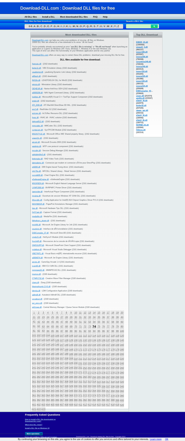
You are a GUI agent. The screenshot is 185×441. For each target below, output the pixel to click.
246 (57, 367)
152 (85, 345)
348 (66, 390)
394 (94, 400)
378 (113, 395)
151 (80, 345)
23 (43, 317)
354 (94, 390)
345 (52, 390)
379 (117, 395)
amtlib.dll (140, 98)
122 (39, 340)
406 (57, 404)
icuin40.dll (36, 266)
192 (85, 354)
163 (43, 349)
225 (52, 363)
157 (108, 345)
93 (89, 331)
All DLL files (31, 17)
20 (122, 312)
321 (34, 386)
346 (57, 390)
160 (122, 345)
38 (112, 317)
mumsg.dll (36, 274)
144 (48, 344)
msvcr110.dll (141, 71)
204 (48, 358)
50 (75, 322)
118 (113, 335)
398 (113, 400)
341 (34, 390)
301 (34, 381)
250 (76, 367)
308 (66, 381)
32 (85, 317)
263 (43, 372)
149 (71, 345)
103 (43, 335)
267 (62, 372)
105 (52, 335)
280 (122, 372)
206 (57, 358)
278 (113, 372)
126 (57, 340)
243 (43, 367)
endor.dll (35, 101)
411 (80, 404)
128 (66, 340)
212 (85, 358)
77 (108, 326)
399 (117, 400)
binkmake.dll (37, 159)
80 (122, 326)
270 (76, 372)
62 (38, 326)
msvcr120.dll (142, 81)
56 (103, 322)
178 (113, 349)
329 (71, 386)
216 (103, 358)
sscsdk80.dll (37, 175)
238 (113, 363)
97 (108, 331)
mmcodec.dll (37, 126)
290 (76, 377)
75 (99, 326)
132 (85, 340)
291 (80, 377)
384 (48, 400)
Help (105, 17)
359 (117, 391)
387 (62, 400)
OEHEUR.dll (37, 89)
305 (52, 381)
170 (76, 349)
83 (43, 330)
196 (103, 354)
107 (62, 335)
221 (34, 363)
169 (71, 349)
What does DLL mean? (33, 425)
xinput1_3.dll (142, 47)
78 (112, 326)
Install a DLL (48, 17)
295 (99, 377)
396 (103, 400)
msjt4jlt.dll (36, 225)
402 (39, 404)
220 (122, 358)
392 (85, 400)
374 (94, 395)
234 (94, 363)
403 (43, 404)
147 (62, 345)
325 (52, 386)
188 (66, 354)
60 (122, 322)
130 (76, 340)
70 (75, 326)
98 (112, 331)
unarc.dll (140, 96)
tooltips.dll (36, 97)
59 (117, 322)
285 (52, 377)
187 (62, 354)
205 (52, 358)
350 (76, 390)
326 (57, 386)
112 (85, 335)
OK (166, 439)
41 (34, 321)
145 (52, 344)
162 (39, 349)
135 (99, 340)
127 (62, 340)
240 (122, 363)
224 (48, 363)
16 (103, 312)
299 (117, 377)
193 (89, 354)
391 (80, 400)
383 (43, 400)
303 (43, 381)
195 (99, 354)
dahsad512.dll (38, 121)
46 (57, 322)
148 (66, 345)
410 (76, 404)
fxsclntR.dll (36, 241)
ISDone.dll (141, 130)
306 (57, 381)
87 (62, 331)
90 (75, 331)
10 (75, 312)
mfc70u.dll (36, 171)
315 (99, 382)
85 (52, 331)
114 (94, 335)
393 (89, 400)
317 (108, 382)
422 (39, 409)
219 (117, 358)
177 (108, 349)
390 (76, 400)
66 (57, 326)
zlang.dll (35, 282)
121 (34, 340)
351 (80, 390)
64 (48, 326)
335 (99, 386)
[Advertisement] (21, 76)
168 (66, 349)
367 (62, 395)
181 (34, 354)
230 (76, 363)
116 (103, 335)
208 (66, 358)
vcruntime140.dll (143, 62)
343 (43, 390)
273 (89, 372)
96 (103, 331)
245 (52, 367)
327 (62, 386)
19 (117, 312)
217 (108, 358)
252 (85, 368)
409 (71, 404)
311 (80, 381)
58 (112, 322)
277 (108, 372)
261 (34, 372)
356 (103, 390)
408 (66, 404)
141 (34, 344)
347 (62, 390)
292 (85, 377)
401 (34, 404)
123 (43, 340)
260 (122, 368)
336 (103, 386)
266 (57, 372)
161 (34, 349)
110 (76, 335)
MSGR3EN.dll (38, 183)
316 (103, 382)
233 (89, 363)
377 (108, 395)
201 (34, 358)
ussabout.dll (37, 299)
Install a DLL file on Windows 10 (37, 428)
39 (117, 317)
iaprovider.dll (37, 192)
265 (52, 372)
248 (66, 367)
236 (103, 363)
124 (48, 340)
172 (85, 349)
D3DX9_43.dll (142, 42)
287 (62, 377)
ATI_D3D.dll (37, 105)
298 (113, 377)
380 (122, 395)
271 (80, 372)
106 (57, 335)
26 (57, 317)
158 (113, 345)
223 (43, 363)
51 (80, 322)
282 (39, 377)
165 (52, 349)
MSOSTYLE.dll (38, 134)
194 (94, 354)
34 (94, 317)
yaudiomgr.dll (37, 72)
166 (57, 349)
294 (94, 377)
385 (52, 400)
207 (62, 358)
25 (52, 317)
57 (108, 322)
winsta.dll (36, 84)
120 (122, 335)
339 (117, 386)
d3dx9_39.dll (141, 101)
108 (66, 335)
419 (117, 404)
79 (117, 326)
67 (62, 326)
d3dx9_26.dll (141, 120)
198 (113, 354)
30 (75, 317)
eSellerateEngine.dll (40, 179)
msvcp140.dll (142, 66)
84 (48, 331)
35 (99, 317)
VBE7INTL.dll (38, 253)
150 (76, 345)
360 (122, 391)
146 (57, 344)
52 (85, 322)
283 (43, 377)
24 (48, 317)
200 (122, 354)
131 (80, 340)
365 (52, 395)
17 (108, 312)
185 (52, 354)
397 (108, 400)
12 (85, 312)
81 (34, 330)
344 (48, 390)
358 (113, 391)
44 (48, 322)
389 (71, 400)
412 (85, 404)
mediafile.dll (37, 216)
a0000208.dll (37, 93)
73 (89, 326)
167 (62, 349)
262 (39, 372)
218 (113, 358)
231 (80, 363)
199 (117, 354)
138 (113, 340)
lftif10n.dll (36, 80)
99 (117, 331)
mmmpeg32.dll (38, 270)
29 (71, 317)
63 (43, 326)
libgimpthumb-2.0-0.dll (41, 286)
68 (66, 326)
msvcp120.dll (142, 76)
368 (66, 395)
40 (122, 317)
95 (99, 331)
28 (66, 317)
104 (48, 335)
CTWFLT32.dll (38, 278)
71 (80, 326)
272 (85, 372)
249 (71, 367)
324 (48, 386)
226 (57, 363)
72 (85, 326)
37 (108, 317)
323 (43, 386)
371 (80, 395)
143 (43, 344)
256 (103, 368)
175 (99, 349)
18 (112, 312)
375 (99, 395)
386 (57, 400)
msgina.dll (36, 196)
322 (39, 386)
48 (66, 322)
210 (76, 358)
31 (80, 317)
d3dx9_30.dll (141, 115)
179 (117, 349)
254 (94, 368)
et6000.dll (36, 167)
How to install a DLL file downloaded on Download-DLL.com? (40, 420)
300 (122, 377)
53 (89, 322)
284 (48, 377)
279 (117, 372)
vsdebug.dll (37, 249)
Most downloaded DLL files (74, 17)
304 (48, 381)
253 (89, 368)
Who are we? (45, 437)
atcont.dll (36, 142)
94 (94, 331)
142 (39, 344)
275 (99, 372)
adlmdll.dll (36, 295)
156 (103, 345)
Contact (54, 437)
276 (103, 372)
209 (71, 358)
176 (103, 349)
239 (117, 363)
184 (48, 354)
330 (76, 386)
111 (80, 335)
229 (71, 363)
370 (76, 395)
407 (62, 404)
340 (122, 386)
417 (108, 404)
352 (85, 390)
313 (89, 381)
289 (71, 377)
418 (113, 404)
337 (108, 386)
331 (80, 386)
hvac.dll (35, 117)
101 (34, 335)
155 (99, 345)
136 (103, 340)
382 (39, 400)
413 (89, 404)
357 (108, 391)
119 (117, 335)
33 (89, 317)
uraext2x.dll (37, 138)
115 (99, 335)
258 (113, 368)
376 (103, 395)
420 (122, 405)
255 (99, 368)
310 (76, 381)
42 (38, 322)
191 (80, 354)
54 (94, 322)
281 (34, 377)
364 (48, 395)
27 (62, 317)
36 (103, 317)
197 (108, 354)
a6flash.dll (36, 76)
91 (80, 331)
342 (39, 390)
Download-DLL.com (40, 40)
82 (38, 330)
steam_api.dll (142, 110)
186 (57, 354)
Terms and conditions (32, 437)
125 (52, 340)
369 (71, 395)
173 (89, 349)
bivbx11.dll (36, 68)
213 (89, 358)
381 (34, 400)
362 (39, 395)
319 (117, 382)
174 (94, 349)
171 (80, 349)
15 (99, 312)
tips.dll (35, 208)
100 (122, 331)
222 (39, 363)
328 (66, 386)
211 (80, 358)
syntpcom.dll (37, 130)
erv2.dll (35, 109)
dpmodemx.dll (38, 163)
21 (34, 317)
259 (117, 368)
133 (89, 340)
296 (103, 377)
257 (108, 368)
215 (99, 358)
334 (94, 386)
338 (113, 386)
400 (122, 400)
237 (108, 363)
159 (117, 345)
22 (38, 317)
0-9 (30, 26)
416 (103, 404)
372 (85, 395)
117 (108, 335)
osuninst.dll (37, 229)
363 (43, 395)
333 (89, 386)
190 (76, 354)
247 (62, 367)
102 (39, 335)
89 (71, 331)
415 (99, 404)
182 (39, 354)
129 (71, 340)
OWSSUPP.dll (38, 245)
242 (39, 367)
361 (34, 395)
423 (43, 409)
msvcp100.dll (142, 57)
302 (39, 381)
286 (57, 377)
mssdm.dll (36, 150)
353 (89, 390)
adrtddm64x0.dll (38, 154)
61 (34, 326)
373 (89, 395)
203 (43, 358)
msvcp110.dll (142, 86)
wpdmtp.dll (36, 146)
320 (122, 382)
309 (71, 381)
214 (94, 358)
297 (108, 377)
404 (48, 404)
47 (62, 322)
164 (48, 349)
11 (80, 312)
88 (66, 331)
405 (52, 404)
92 (85, 331)
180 (122, 349)
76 (103, 326)
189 (71, 354)
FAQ (95, 17)
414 (94, 404)
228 (66, 363)
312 (85, 381)
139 (117, 340)
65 (52, 326)
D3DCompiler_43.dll (145, 91)
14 (94, 312)
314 (94, 381)
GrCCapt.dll (37, 212)
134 (94, 340)
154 (94, 345)
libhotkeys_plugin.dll (40, 221)
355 (99, 390)
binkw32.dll (141, 105)
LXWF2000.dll (38, 188)
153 (89, 345)
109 (71, 335)
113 (89, 335)
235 (99, 363)
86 (57, 331)
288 (66, 377)
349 (71, 390)
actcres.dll (36, 113)
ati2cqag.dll (37, 307)
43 (43, 322)
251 (80, 367)
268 (66, 372)
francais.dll (36, 64)
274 (94, 372)
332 (85, 386)
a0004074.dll (37, 258)
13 (89, 312)
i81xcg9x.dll (37, 200)
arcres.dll (36, 262)
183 (43, 354)
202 (39, 358)
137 (108, 340)
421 (34, 409)
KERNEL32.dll (142, 125)
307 (62, 381)
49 (71, 322)
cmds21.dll (36, 237)
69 (71, 326)
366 (57, 395)
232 (85, 363)
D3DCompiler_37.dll (40, 233)
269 (71, 372)
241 (34, 367)
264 (48, 372)
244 (48, 367)
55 (99, 322)
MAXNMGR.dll (38, 204)
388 (66, 400)
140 (122, 340)
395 (99, 400)
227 (62, 363)
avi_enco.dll (37, 303)
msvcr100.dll (142, 52)
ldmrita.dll (36, 291)
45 (52, 322)
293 (89, 377)
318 (113, 382)
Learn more (156, 439)
